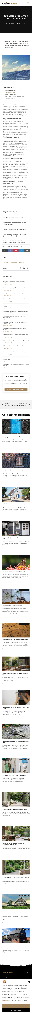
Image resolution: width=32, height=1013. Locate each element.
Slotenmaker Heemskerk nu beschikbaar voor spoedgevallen (14, 317)
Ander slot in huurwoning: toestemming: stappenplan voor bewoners (15, 504)
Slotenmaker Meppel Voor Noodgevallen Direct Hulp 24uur (15, 742)
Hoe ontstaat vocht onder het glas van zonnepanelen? (16, 223)
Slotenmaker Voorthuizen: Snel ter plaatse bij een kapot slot (15, 299)
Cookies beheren (16, 1010)
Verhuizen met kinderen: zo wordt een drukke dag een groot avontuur (15, 911)
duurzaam (6, 262)
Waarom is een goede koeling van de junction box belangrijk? (16, 235)
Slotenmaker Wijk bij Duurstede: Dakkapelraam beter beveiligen (16, 365)
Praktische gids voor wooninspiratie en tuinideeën (14, 809)
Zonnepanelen (21, 262)
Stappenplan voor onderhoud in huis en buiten (14, 775)
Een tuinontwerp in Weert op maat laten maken (14, 571)
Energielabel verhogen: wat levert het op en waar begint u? (14, 945)
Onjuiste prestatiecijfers (10, 90)
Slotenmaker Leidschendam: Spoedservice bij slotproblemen (14, 346)
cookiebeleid (5, 1000)
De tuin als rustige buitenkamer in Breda (12, 605)
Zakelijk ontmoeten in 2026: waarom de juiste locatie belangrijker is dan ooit (16, 288)
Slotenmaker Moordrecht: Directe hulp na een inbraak (14, 305)
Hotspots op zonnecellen (11, 94)
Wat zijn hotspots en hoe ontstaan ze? (16, 229)
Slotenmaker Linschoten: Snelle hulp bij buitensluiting (12, 358)
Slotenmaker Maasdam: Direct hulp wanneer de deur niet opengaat (16, 323)
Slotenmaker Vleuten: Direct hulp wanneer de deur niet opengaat (15, 335)
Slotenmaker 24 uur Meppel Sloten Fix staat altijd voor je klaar (15, 708)
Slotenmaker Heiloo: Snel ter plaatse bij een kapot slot (15, 352)
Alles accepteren (16, 1005)
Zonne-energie (13, 262)
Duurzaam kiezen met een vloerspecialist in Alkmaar (15, 639)
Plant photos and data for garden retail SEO (13, 293)
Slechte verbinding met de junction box (14, 96)
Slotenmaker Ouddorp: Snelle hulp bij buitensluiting (15, 311)
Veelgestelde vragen (10, 98)
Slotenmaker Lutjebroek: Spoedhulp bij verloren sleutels (14, 329)
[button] (29, 982)
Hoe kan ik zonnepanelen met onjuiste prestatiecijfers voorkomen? (16, 241)
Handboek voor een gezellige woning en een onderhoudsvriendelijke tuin (13, 844)
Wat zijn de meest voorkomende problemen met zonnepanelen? (16, 217)
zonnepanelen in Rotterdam (20, 115)
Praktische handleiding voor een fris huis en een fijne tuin (15, 674)
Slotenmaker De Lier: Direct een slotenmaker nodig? (16, 340)
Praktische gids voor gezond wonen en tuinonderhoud (15, 877)
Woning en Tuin (21, 23)
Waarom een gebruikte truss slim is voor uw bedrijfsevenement (14, 282)
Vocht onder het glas (10, 92)
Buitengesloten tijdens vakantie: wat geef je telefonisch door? (13, 538)
